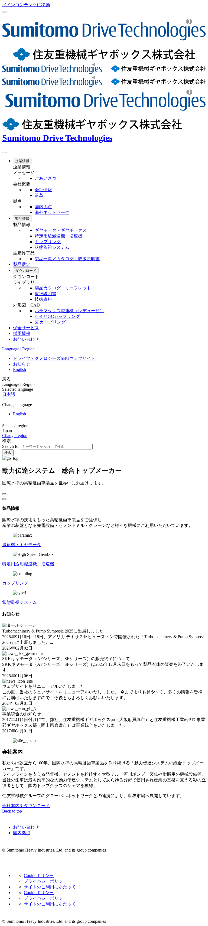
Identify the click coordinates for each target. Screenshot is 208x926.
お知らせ (21, 364)
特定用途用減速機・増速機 (28, 564)
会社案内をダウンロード (26, 805)
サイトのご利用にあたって (50, 887)
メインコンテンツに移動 (26, 4)
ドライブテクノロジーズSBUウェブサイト (54, 358)
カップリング (15, 583)
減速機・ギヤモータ (21, 544)
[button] (109, 167)
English (19, 369)
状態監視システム (19, 602)
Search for (11, 446)
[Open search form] (4, 152)
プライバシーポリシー (45, 881)
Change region (14, 435)
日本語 (8, 394)
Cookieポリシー (39, 875)
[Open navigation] (4, 11)
